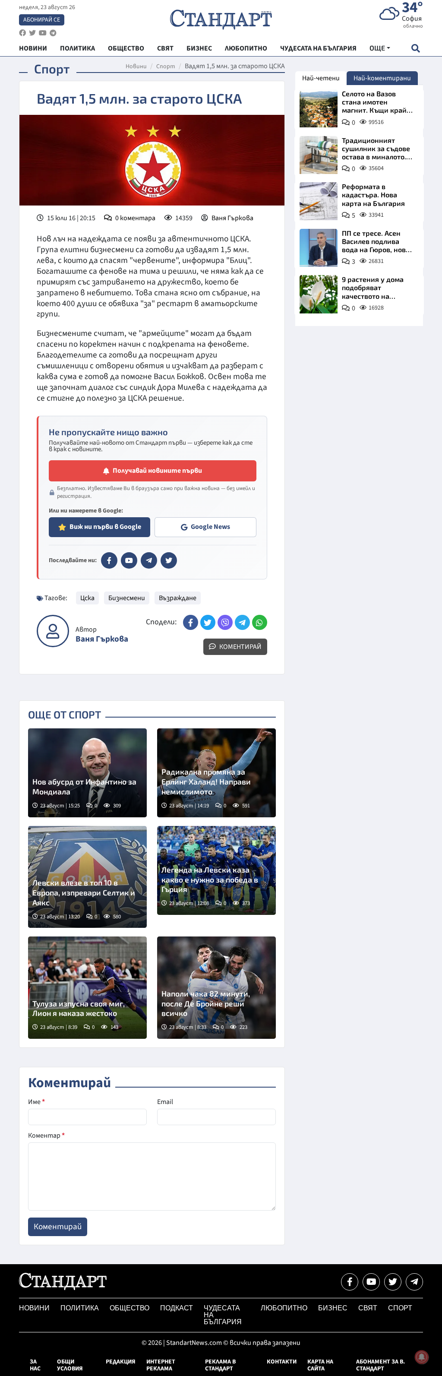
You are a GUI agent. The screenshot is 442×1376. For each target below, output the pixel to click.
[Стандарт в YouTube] (129, 560)
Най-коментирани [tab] (382, 78)
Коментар (46, 1135)
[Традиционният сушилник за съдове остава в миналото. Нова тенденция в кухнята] (319, 155)
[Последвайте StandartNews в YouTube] (43, 33)
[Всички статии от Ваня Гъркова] (53, 631)
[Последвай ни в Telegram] (414, 1282)
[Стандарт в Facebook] (109, 560)
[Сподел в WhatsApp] (259, 622)
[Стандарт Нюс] (63, 1288)
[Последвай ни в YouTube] (371, 1282)
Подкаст (176, 1308)
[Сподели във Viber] (225, 622)
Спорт (165, 66)
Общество (129, 1308)
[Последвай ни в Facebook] (349, 1282)
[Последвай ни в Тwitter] (392, 1282)
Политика (79, 1308)
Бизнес (332, 1308)
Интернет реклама (160, 1365)
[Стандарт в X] (169, 560)
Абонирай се (41, 20)
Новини (136, 66)
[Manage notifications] (422, 1357)
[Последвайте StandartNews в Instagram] (32, 33)
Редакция (121, 1361)
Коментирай (240, 647)
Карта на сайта (320, 1365)
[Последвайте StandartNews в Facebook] (22, 33)
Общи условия (70, 1365)
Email (165, 1101)
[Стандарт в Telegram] (149, 560)
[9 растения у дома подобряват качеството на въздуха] (319, 294)
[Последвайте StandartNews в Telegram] (53, 33)
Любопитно (284, 1308)
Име (36, 1101)
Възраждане (177, 598)
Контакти (282, 1361)
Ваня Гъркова (232, 218)
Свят (367, 1308)
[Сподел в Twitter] (207, 622)
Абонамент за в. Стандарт (380, 1365)
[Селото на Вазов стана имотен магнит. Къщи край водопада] (319, 108)
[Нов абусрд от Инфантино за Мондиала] (87, 772)
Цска (87, 598)
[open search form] (415, 48)
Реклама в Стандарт (220, 1365)
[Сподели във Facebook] (190, 622)
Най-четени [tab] (321, 78)
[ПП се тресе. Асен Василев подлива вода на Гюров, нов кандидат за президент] (319, 248)
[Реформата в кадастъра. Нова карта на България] (319, 201)
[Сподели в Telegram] (242, 622)
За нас (35, 1365)
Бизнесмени (126, 598)
